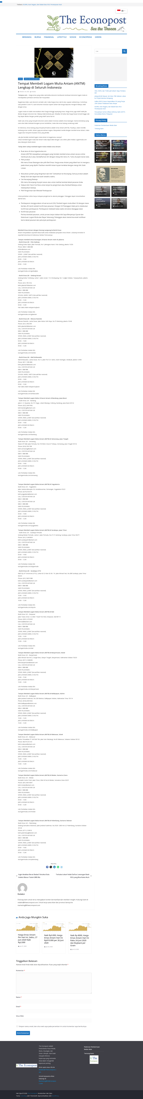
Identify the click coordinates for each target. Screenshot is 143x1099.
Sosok (73, 37)
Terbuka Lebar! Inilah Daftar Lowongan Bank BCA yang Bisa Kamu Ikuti (72, 875)
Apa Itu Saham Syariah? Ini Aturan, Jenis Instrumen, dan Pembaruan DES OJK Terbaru (119, 152)
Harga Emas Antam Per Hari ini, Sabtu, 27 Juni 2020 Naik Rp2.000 (27, 938)
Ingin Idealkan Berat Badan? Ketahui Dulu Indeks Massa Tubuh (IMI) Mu (33, 875)
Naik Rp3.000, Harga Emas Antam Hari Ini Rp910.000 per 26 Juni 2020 (54, 939)
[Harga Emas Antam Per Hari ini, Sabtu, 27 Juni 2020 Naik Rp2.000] (27, 923)
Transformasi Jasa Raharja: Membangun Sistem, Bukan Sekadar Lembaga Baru (101, 186)
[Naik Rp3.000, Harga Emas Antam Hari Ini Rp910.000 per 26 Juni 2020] (53, 923)
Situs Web (20, 1016)
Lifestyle (62, 37)
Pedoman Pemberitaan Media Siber (106, 125)
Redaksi (34, 91)
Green (98, 37)
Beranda (26, 37)
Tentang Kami (99, 128)
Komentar (20, 970)
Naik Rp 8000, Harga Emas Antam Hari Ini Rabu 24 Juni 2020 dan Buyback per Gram (79, 940)
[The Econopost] (18, 37)
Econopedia (85, 37)
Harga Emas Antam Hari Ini (32, 79)
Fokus (20, 79)
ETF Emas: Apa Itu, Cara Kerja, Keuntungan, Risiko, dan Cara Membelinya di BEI (102, 152)
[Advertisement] (111, 69)
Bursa (38, 37)
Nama (19, 997)
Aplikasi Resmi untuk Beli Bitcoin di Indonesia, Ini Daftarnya (118, 141)
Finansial (49, 37)
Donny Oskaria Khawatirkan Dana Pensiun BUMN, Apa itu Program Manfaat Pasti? (101, 140)
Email (18, 1006)
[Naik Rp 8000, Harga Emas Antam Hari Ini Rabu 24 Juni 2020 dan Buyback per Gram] (80, 923)
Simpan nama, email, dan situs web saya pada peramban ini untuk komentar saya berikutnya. (53, 1026)
